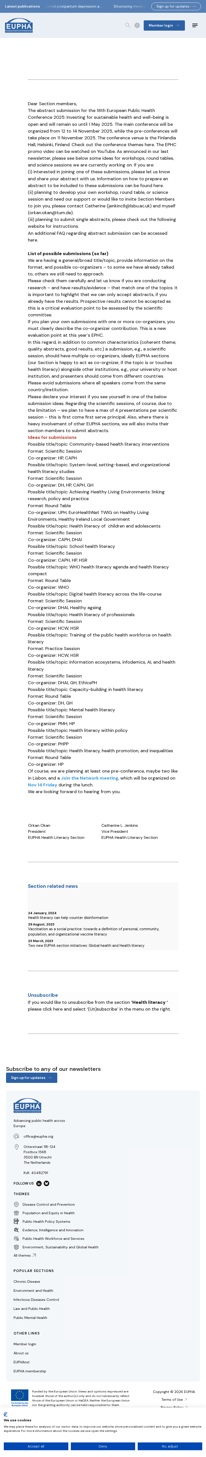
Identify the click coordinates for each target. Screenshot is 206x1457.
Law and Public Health (32, 1308)
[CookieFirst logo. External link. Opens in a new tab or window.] (6, 1414)
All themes (22, 1255)
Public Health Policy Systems (46, 1221)
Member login (25, 1344)
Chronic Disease (27, 1281)
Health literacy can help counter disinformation (68, 917)
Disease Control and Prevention (49, 1204)
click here (53, 1009)
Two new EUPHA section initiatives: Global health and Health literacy (86, 945)
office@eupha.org (38, 1136)
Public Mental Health (30, 1317)
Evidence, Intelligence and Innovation (53, 1230)
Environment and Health (33, 1290)
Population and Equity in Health (49, 1212)
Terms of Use (172, 1399)
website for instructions (53, 226)
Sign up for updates (173, 6)
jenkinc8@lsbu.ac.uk (129, 206)
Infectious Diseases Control (36, 1299)
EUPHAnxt (22, 1362)
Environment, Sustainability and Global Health (60, 1247)
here (149, 145)
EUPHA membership (30, 1371)
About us (21, 1353)
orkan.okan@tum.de (50, 213)
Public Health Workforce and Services (53, 1238)
